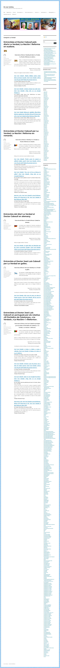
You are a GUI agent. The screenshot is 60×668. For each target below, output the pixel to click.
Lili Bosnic (45, 426)
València (45, 635)
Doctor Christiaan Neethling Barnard (49, 287)
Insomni (45, 385)
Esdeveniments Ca (46, 335)
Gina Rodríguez (46, 369)
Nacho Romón (46, 498)
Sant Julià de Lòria (46, 564)
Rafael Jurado (46, 545)
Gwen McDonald (46, 372)
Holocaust (45, 379)
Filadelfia (45, 353)
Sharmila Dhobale (46, 575)
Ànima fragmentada (47, 192)
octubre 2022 (46, 122)
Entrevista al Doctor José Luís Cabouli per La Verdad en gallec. (22, 262)
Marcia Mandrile (46, 463)
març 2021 (45, 140)
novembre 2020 (46, 144)
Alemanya (45, 180)
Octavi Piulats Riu (46, 510)
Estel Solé (45, 339)
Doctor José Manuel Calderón (48, 294)
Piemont (45, 529)
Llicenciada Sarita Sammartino (48, 442)
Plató (44, 530)
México (45, 485)
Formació (45, 357)
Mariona (45, 477)
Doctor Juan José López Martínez (49, 295)
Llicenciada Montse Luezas (48, 441)
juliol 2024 (45, 109)
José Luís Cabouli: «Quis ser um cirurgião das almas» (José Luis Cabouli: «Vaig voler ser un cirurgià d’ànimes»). (27, 378)
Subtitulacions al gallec (47, 585)
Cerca (44, 41)
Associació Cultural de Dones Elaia (49, 204)
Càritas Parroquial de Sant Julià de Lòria (50, 238)
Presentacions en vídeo (47, 537)
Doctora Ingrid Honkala (47, 305)
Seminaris (45, 568)
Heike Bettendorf (46, 373)
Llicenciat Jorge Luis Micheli (48, 446)
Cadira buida (46, 235)
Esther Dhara (46, 340)
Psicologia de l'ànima (47, 543)
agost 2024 (45, 108)
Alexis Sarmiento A (47, 182)
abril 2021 (45, 139)
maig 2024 (45, 111)
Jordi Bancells (46, 398)
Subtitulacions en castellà (48, 589)
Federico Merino (46, 351)
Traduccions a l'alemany (7, 229)
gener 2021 (45, 142)
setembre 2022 (46, 123)
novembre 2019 (46, 150)
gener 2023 (45, 119)
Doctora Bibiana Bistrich (47, 303)
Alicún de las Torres (47, 184)
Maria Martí (45, 471)
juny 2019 (45, 153)
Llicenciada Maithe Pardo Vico (48, 437)
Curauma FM (46, 273)
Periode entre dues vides (47, 526)
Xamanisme (46, 651)
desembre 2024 (46, 106)
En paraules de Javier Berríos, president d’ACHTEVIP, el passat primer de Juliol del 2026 (50, 72)
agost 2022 (45, 124)
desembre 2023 (46, 115)
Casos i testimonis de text (48, 244)
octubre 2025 (46, 99)
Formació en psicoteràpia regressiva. (49, 74)
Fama (45, 349)
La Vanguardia (46, 419)
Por (44, 531)
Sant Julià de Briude (47, 563)
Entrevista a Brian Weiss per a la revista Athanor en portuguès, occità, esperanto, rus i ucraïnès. (50, 80)
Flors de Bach (46, 355)
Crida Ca (14, 12)
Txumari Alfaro (46, 630)
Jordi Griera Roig (46, 399)
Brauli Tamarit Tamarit (47, 231)
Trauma (45, 628)
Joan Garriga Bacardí (47, 395)
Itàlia (44, 390)
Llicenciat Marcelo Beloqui (48, 449)
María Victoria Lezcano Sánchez (48, 473)
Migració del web (46, 486)
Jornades (45, 401)
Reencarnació (8, 62)
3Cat (44, 167)
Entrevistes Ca (20, 12)
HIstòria (45, 375)
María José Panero (46, 469)
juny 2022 (45, 126)
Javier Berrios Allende (47, 392)
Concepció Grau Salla (47, 262)
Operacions (45, 512)
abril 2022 (45, 128)
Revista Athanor (46, 555)
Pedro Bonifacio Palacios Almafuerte (49, 524)
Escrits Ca (37, 12)
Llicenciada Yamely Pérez (47, 443)
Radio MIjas (45, 544)
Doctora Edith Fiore (47, 304)
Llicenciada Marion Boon (47, 440)
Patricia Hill (45, 517)
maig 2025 (45, 103)
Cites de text (46, 257)
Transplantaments (47, 627)
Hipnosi (45, 374)
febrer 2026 (45, 95)
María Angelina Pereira (47, 466)
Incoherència (46, 384)
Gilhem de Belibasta (47, 368)
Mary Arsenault (46, 480)
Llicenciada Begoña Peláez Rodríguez (49, 432)
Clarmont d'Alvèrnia (47, 259)
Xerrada (45, 653)
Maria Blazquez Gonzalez (47, 467)
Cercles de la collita (47, 251)
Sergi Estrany (46, 572)
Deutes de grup (46, 282)
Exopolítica (45, 347)
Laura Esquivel (46, 424)
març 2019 (45, 156)
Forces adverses (46, 356)
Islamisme (45, 389)
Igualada (45, 383)
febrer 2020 (45, 148)
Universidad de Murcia (47, 633)
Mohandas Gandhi (47, 491)
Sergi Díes (45, 571)
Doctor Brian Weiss (47, 286)
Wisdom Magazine (47, 650)
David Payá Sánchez (47, 278)
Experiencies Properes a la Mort (48, 348)
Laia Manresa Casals (47, 423)
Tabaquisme (46, 602)
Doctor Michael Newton (47, 299)
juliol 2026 (45, 92)
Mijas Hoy (45, 489)
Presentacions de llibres (47, 536)
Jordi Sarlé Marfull (46, 400)
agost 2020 (45, 147)
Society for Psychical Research (48, 581)
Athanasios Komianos (47, 213)
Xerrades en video (46, 655)
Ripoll (45, 559)
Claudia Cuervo (46, 260)
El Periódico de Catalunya (47, 319)
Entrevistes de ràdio (47, 330)
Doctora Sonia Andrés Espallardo (49, 309)
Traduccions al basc (47, 619)
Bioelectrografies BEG (47, 227)
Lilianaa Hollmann (47, 427)
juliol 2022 (45, 125)
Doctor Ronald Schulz (47, 302)
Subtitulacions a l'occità (47, 583)
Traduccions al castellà (47, 620)
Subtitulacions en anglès (47, 588)
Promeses (45, 540)
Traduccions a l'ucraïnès (47, 618)
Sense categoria (8, 274)
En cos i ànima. (9, 7)
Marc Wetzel (46, 461)
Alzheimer (45, 185)
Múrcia (7, 227)
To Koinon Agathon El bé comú (48, 612)
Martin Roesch (46, 479)
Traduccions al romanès (7, 149)
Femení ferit (46, 352)
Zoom (45, 656)
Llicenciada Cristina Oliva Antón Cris (49, 434)
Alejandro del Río (46, 179)
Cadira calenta (46, 236)
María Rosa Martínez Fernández (48, 472)
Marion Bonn (46, 476)
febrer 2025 (45, 105)
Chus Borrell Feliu (46, 255)
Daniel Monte (46, 277)
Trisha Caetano (46, 629)
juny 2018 (45, 159)
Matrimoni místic (46, 482)
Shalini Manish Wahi (47, 574)
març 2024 (45, 113)
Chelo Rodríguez (46, 252)
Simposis (45, 577)
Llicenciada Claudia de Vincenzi (48, 433)
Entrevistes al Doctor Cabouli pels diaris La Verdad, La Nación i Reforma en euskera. (22, 44)
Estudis (45, 343)
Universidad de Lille (47, 632)
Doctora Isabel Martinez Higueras (49, 306)
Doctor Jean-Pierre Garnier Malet (49, 291)
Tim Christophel (46, 611)
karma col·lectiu (46, 416)
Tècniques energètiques (47, 604)
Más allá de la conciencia (47, 481)
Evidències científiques (47, 346)
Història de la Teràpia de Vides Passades (50, 376)
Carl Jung (45, 239)
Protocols (45, 542)
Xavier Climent (46, 652)
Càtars (45, 246)
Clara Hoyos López (46, 258)
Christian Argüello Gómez (48, 254)
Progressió (45, 539)
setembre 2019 (46, 151)
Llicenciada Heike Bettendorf (48, 436)
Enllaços (45, 326)
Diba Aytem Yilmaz (47, 283)
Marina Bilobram (46, 475)
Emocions (45, 325)
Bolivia (45, 230)
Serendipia (45, 570)
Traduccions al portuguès (48, 624)
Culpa (45, 272)
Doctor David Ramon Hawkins (48, 288)
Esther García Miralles (47, 341)
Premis (45, 533)
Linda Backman (46, 428)
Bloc (4, 12)
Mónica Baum (46, 493)
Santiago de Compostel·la (47, 566)
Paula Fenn (45, 521)
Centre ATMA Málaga (47, 247)
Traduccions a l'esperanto (48, 615)
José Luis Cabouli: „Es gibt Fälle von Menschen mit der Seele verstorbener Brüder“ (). (27, 247)
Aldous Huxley (46, 178)
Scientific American (47, 567)
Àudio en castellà (46, 215)
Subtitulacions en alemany (48, 587)
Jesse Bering (46, 393)
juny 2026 (45, 93)
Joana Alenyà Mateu (47, 396)
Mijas (45, 487)
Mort (44, 495)
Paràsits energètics (47, 515)
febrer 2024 (45, 114)
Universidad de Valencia (47, 634)
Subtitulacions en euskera (48, 592)
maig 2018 (45, 160)
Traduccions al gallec (7, 275)
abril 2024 (45, 112)
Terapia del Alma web (47, 606)
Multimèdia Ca (43, 12)
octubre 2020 (46, 145)
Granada (45, 371)
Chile (44, 253)
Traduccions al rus (47, 626)
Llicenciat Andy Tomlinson (48, 444)
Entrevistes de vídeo (47, 333)
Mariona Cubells (46, 478)
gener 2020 (45, 149)
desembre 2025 (46, 97)
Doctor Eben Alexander (47, 289)
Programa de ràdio (46, 538)
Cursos (45, 274)
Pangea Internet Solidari (47, 514)
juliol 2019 (45, 152)
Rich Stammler (46, 558)
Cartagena (45, 242)
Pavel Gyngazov (46, 522)
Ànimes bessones (46, 194)
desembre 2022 (46, 120)
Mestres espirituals (47, 484)
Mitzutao (45, 490)
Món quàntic (46, 492)
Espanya (45, 336)
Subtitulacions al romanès (48, 586)
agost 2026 (45, 91)
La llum (45, 417)
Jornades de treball (47, 403)
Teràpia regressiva (6, 148)
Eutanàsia (45, 345)
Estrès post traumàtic (47, 342)
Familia (45, 350)
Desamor (45, 280)
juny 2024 (45, 110)
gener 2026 (45, 96)
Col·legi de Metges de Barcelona (48, 261)
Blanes (45, 228)
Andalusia (45, 187)
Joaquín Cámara (46, 397)
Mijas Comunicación (47, 488)
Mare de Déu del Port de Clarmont (49, 464)
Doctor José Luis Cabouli (7, 144)
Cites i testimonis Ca (29, 12)
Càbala (45, 234)
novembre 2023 (46, 116)
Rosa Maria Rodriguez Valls (48, 560)
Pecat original (46, 523)
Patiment (45, 516)
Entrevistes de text (6, 226)
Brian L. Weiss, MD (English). (48, 50)
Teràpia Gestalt (46, 607)
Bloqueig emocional (47, 229)
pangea (5, 141)
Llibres (45, 430)
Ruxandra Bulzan (46, 561)
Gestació (45, 367)
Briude (45, 232)
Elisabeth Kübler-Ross (47, 322)
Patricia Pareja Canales (47, 519)
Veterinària (45, 636)
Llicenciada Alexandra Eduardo (48, 431)
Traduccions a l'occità (47, 617)
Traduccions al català (47, 621)
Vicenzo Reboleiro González (48, 637)
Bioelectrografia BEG (47, 226)
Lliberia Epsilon (46, 429)
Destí (45, 281)
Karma (45, 415)
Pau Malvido (46, 520)
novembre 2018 (46, 157)
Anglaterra (45, 191)
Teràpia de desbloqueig (47, 605)
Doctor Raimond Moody (47, 300)
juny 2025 (45, 102)
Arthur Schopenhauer (47, 199)
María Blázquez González (47, 468)
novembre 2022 (46, 121)
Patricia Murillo (46, 518)
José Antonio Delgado (47, 404)
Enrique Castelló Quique (47, 328)
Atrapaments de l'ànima (47, 214)
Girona (45, 370)
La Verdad (8, 145)
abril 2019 (45, 155)
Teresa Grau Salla (46, 609)
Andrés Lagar (46, 189)
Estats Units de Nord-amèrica (48, 338)
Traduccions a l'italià (47, 616)
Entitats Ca (45, 329)
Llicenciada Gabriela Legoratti (48, 435)
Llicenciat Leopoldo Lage (47, 448)
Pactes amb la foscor (47, 513)
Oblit (44, 508)
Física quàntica (46, 354)
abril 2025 (45, 104)
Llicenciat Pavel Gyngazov (48, 451)
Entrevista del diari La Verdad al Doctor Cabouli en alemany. (19, 215)
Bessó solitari (6, 59)
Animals (45, 193)
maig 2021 (45, 138)
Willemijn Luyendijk (47, 649)
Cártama (45, 243)
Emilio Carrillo (46, 324)
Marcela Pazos (46, 462)
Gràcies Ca (14, 14)
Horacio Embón (46, 380)
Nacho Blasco (46, 497)
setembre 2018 (46, 158)
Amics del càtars (46, 186)
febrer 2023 (45, 118)
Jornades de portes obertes (48, 402)
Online (45, 511)
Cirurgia (45, 256)
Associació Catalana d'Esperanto (49, 203)
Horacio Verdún (46, 381)
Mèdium (45, 483)
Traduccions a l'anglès (47, 614)
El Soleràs (45, 321)
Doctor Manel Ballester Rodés (48, 297)
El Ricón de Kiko (46, 320)
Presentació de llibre (47, 534)
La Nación (7, 61)
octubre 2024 (46, 107)
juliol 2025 (45, 101)
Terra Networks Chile (47, 610)
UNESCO (45, 631)
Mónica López (46, 494)
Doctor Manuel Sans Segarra (48, 298)
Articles (45, 200)
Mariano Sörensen (47, 474)
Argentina (45, 198)
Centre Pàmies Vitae (47, 248)
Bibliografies (46, 225)
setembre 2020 (46, 146)
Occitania (45, 509)
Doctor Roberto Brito (47, 301)
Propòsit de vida (46, 541)
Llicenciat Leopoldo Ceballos (48, 447)
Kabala (45, 414)
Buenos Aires (46, 233)
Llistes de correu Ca (7, 14)
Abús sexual (46, 168)
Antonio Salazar (46, 196)
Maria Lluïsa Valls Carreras (48, 470)
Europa (45, 344)
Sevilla (45, 573)
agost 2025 (45, 100)
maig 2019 (45, 154)
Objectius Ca (9, 12)
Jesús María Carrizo (47, 394)
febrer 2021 (45, 141)
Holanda (45, 378)
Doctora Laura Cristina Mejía (48, 307)
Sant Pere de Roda (46, 565)
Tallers (45, 603)
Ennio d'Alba (46, 327)
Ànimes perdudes (46, 195)
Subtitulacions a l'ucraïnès (48, 584)
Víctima (45, 638)
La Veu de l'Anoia (46, 421)
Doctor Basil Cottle (47, 285)
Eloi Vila (45, 323)
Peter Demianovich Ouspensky (48, 528)
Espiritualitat (46, 337)
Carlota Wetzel (46, 240)
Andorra (45, 188)
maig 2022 (45, 127)
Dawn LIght (45, 279)
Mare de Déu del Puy (47, 465)
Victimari (45, 639)
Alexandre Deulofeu (47, 181)
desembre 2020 (46, 143)
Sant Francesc (46, 562)
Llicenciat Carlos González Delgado (49, 445)
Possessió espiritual (7, 146)
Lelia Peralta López (47, 425)
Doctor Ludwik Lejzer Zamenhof (49, 296)
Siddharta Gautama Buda (47, 576)
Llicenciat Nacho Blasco (47, 450)
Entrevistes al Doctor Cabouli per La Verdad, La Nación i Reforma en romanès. (21, 133)
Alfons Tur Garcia (46, 183)
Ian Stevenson (46, 382)
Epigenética (45, 334)
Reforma (5, 63)
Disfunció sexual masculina (48, 284)
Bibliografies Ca (52, 12)
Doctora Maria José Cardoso (48, 308)
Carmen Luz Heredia (47, 241)
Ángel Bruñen (46, 190)
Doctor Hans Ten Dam (47, 290)
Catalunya (45, 245)
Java (44, 391)
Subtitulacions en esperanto (48, 591)
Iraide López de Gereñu (47, 388)
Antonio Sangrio (46, 197)
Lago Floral (45, 422)
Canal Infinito (46, 237)
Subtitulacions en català (47, 590)
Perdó (45, 525)
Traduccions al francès (47, 622)
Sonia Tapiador (46, 582)
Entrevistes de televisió (47, 331)
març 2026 (45, 94)
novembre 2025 (46, 98)
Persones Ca (46, 527)
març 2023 (45, 117)
